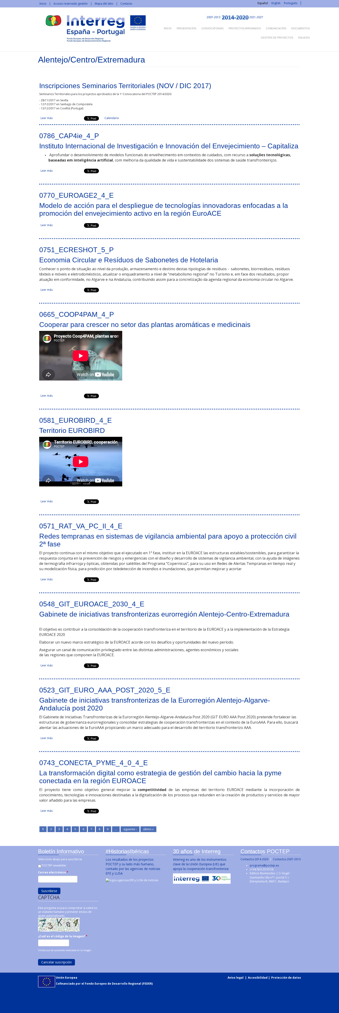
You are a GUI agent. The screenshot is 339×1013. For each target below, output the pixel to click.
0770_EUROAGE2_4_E (76, 195)
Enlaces (304, 37)
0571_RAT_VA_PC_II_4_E (80, 526)
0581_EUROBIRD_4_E (75, 420)
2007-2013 (213, 17)
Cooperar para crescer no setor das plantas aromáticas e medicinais (144, 324)
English (275, 3)
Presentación (186, 28)
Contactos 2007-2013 (287, 859)
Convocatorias (212, 28)
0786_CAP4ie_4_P (69, 136)
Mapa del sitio (104, 4)
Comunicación (276, 28)
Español (263, 3)
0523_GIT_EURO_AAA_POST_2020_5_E (104, 690)
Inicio (42, 4)
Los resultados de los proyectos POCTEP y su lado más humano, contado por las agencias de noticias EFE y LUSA (133, 866)
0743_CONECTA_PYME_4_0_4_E (93, 763)
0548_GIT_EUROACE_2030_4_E (91, 604)
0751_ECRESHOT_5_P (76, 250)
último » (148, 829)
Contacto (126, 4)
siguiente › (130, 829)
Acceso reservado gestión (71, 4)
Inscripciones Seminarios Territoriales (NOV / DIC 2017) (125, 86)
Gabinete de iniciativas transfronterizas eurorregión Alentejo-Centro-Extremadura (164, 614)
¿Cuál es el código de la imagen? (62, 936)
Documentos (300, 28)
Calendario (111, 118)
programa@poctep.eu (264, 865)
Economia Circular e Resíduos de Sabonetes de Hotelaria (128, 260)
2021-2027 (256, 17)
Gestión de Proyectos (277, 37)
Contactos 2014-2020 (254, 859)
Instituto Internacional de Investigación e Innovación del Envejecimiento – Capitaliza (168, 146)
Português (290, 3)
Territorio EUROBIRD (72, 430)
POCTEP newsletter (54, 865)
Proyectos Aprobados (245, 28)
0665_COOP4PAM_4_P (76, 314)
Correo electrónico (53, 872)
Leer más (47, 118)
